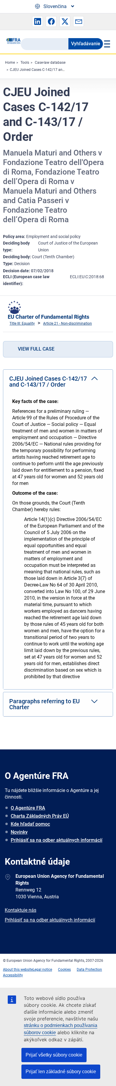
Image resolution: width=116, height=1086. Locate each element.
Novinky (19, 832)
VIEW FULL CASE (36, 349)
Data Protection (89, 969)
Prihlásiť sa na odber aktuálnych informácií (56, 840)
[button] (37, 21)
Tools (25, 62)
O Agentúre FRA (28, 808)
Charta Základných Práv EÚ (40, 816)
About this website (18, 969)
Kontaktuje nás (20, 910)
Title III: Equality (22, 323)
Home (10, 62)
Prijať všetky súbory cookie (54, 1054)
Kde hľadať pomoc (30, 824)
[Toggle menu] (106, 44)
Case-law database (50, 62)
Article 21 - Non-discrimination (67, 323)
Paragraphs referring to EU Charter (44, 704)
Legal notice (42, 969)
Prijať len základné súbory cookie (61, 1071)
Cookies (64, 969)
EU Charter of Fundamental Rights (48, 317)
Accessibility (13, 975)
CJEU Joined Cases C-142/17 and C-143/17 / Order (51, 70)
